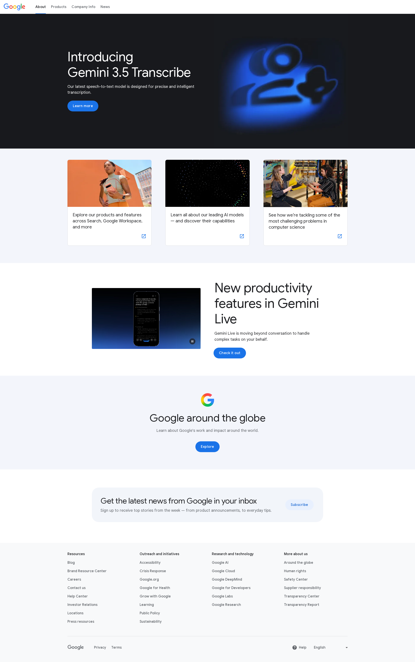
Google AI (220, 563)
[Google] (14, 7)
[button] (192, 341)
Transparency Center (301, 596)
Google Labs (222, 596)
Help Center (77, 596)
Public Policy (150, 613)
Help (302, 647)
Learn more (83, 106)
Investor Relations (82, 605)
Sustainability (151, 621)
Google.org (149, 579)
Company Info (83, 7)
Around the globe (298, 563)
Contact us (76, 588)
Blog (71, 563)
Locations (75, 613)
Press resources (80, 621)
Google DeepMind (227, 579)
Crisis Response (153, 571)
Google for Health (155, 588)
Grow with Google (155, 596)
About (40, 7)
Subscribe (299, 505)
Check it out (230, 353)
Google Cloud (223, 571)
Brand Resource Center (87, 571)
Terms (116, 647)
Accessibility (150, 563)
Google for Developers (231, 588)
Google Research (226, 605)
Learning (147, 605)
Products (58, 7)
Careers (74, 579)
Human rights (295, 571)
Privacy (100, 647)
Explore (207, 447)
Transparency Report (301, 605)
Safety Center (296, 579)
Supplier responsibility (302, 588)
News (105, 7)
